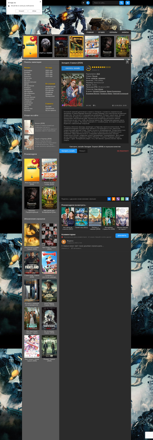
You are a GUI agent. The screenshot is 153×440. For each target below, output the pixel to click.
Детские (27, 80)
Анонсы (125, 32)
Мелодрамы (28, 91)
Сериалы (113, 32)
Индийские (49, 92)
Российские (49, 90)
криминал (101, 78)
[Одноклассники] (113, 199)
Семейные (27, 101)
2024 (98, 74)
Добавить (122, 235)
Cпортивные (28, 103)
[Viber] (118, 199)
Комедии (27, 87)
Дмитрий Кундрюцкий (120, 93)
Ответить (64, 248)
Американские (50, 86)
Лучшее (101, 32)
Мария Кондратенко (114, 91)
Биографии (28, 70)
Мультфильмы (29, 93)
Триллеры (27, 105)
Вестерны (27, 74)
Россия (94, 76)
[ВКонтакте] (109, 199)
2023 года (48, 76)
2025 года (48, 72)
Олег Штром (98, 89)
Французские (50, 96)
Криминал (27, 89)
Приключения (29, 99)
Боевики (27, 72)
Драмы (26, 84)
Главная (90, 32)
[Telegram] (127, 199)
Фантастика (28, 108)
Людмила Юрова (106, 93)
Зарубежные (49, 108)
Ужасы (26, 106)
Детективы (28, 78)
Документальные (30, 82)
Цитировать (77, 248)
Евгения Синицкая (99, 91)
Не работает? (123, 151)
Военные (27, 76)
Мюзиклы (27, 95)
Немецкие (48, 94)
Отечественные (29, 97)
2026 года (48, 70)
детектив (94, 78)
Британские (49, 88)
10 (110, 67)
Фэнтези (27, 110)
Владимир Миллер (92, 93)
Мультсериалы (50, 110)
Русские (48, 106)
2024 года (48, 74)
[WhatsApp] (122, 199)
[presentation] (23, 46)
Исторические (29, 86)
